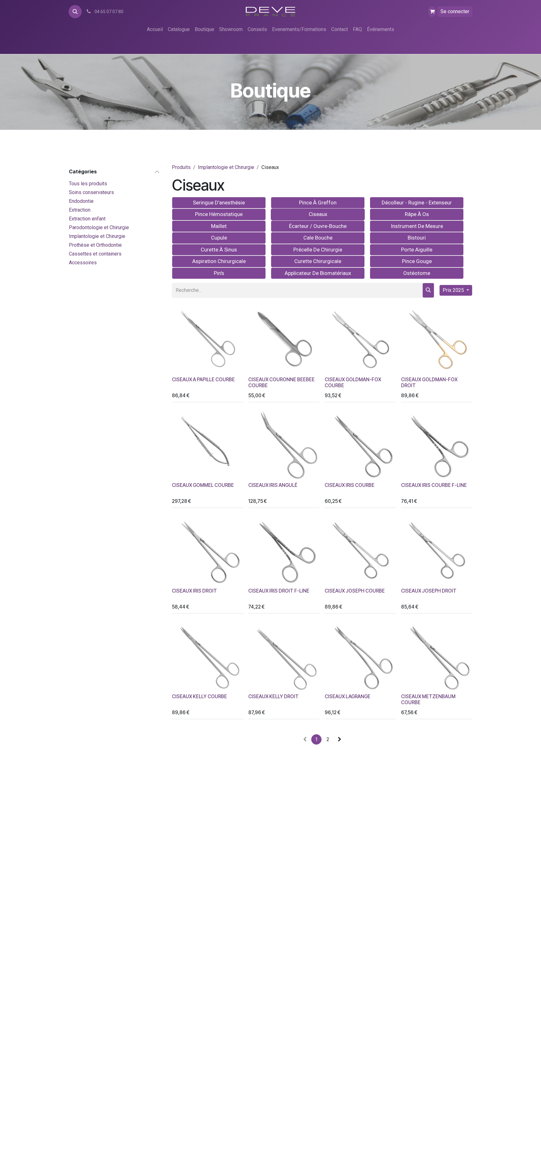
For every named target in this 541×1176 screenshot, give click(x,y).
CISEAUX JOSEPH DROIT (428, 591)
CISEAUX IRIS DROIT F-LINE (278, 591)
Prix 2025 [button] (454, 290)
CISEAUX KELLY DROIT (273, 696)
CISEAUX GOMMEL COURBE (203, 485)
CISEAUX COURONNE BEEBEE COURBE (281, 382)
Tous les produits (88, 183)
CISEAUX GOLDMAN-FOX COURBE (353, 382)
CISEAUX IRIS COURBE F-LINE (434, 485)
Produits (181, 167)
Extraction (79, 210)
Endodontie (81, 201)
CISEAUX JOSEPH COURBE (355, 591)
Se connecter (455, 11)
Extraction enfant (87, 218)
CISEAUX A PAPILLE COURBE (203, 379)
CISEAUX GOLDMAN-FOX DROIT (429, 382)
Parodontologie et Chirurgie (99, 227)
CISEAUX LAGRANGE (347, 696)
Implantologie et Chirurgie (97, 236)
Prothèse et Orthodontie (95, 245)
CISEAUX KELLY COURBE (199, 696)
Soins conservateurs (91, 192)
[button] (75, 11)
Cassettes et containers (95, 253)
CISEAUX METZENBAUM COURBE (428, 699)
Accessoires (83, 262)
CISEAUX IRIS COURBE (349, 485)
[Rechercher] (428, 290)
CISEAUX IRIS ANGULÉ (272, 485)
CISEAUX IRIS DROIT (194, 591)
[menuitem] (154, 29)
